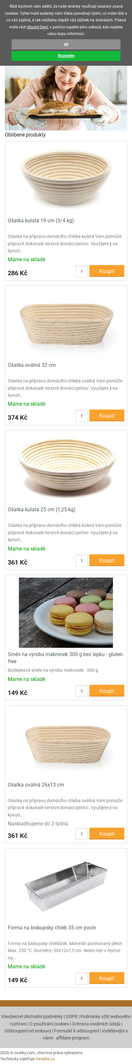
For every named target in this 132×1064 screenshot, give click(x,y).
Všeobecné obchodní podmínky (32, 1016)
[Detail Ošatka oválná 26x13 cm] (66, 743)
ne (66, 44)
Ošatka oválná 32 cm (32, 365)
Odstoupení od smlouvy (27, 1030)
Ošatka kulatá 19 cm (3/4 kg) (41, 221)
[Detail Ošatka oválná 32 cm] (66, 323)
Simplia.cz (45, 1058)
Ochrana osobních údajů (96, 1023)
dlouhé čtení (37, 27)
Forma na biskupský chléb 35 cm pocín (52, 928)
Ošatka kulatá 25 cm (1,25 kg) (42, 509)
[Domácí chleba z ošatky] (66, 89)
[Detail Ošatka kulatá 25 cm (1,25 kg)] (66, 468)
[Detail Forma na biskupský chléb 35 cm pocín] (66, 886)
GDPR (72, 1016)
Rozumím (66, 56)
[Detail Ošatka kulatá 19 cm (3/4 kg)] (66, 178)
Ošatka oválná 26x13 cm (36, 785)
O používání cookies (49, 1023)
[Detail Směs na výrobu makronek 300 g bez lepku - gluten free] (66, 612)
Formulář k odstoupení (76, 1030)
